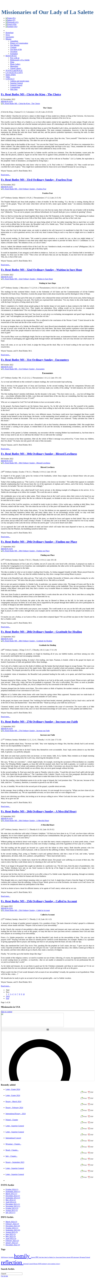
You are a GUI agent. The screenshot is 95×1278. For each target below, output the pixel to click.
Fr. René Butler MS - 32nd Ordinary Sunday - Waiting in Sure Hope (41, 269)
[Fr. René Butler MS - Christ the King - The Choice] (20, 104)
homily (22, 1256)
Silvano (35, 1264)
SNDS (40, 1264)
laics (43, 1257)
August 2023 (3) (12, 1232)
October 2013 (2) (12, 1208)
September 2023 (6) (13, 1230)
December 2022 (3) (13, 1245)
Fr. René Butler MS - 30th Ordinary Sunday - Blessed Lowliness (39, 453)
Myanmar (82, 1257)
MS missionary (75, 1257)
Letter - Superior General (15, 1126)
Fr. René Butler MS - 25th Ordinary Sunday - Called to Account (39, 901)
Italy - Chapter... (11, 1156)
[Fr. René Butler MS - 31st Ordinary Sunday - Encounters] (22, 369)
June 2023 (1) (11, 1234)
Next (8, 996)
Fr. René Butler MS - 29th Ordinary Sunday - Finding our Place (39, 541)
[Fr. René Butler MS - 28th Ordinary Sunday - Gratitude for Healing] (26, 641)
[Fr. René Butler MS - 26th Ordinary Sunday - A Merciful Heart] (25, 821)
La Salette (50, 1257)
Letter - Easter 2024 (13, 1089)
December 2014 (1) (13, 1196)
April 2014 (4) (11, 1202)
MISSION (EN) (7, 101)
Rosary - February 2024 (14, 1108)
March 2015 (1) (11, 1194)
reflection (12, 1262)
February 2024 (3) (12, 1224)
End (7, 998)
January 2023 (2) (12, 1243)
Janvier (33, 1257)
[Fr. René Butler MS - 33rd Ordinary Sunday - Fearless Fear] (23, 189)
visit (49, 1264)
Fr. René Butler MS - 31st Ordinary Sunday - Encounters (35, 359)
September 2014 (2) (13, 1198)
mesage (68, 1257)
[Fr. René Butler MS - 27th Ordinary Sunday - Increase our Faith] (25, 731)
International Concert (13, 1138)
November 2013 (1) (13, 1206)
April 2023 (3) (11, 1238)
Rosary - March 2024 (13, 1102)
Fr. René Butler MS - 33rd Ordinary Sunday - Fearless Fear (36, 179)
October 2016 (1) (12, 1189)
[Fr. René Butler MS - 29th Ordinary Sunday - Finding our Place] (25, 551)
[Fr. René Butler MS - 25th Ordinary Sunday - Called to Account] (25, 910)
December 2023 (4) (13, 1226)
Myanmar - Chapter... (13, 1144)
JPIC (37, 1257)
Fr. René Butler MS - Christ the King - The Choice (31, 94)
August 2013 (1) (12, 1210)
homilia (11, 1257)
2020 (2, 1257)
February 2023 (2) (12, 1241)
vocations (53, 1264)
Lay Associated (58, 1257)
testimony (45, 1264)
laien (45, 1257)
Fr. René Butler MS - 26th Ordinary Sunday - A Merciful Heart (38, 811)
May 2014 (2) (11, 1200)
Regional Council (28, 1264)
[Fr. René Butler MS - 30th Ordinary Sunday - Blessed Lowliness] (25, 463)
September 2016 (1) (13, 1192)
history (6, 1257)
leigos (64, 1257)
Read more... (5, 175)
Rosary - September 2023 (15, 1162)
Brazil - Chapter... (12, 1150)
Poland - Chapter (12, 1120)
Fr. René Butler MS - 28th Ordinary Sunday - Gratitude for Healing (41, 631)
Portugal (87, 1257)
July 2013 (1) (10, 1213)
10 (24, 994)
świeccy (58, 1264)
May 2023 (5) (11, 1236)
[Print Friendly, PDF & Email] (87, 1093)
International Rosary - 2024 (16, 1114)
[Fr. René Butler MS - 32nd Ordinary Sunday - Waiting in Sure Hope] (27, 279)
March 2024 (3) (11, 1222)
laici (40, 1257)
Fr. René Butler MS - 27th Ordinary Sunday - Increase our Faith (39, 721)
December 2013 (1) (13, 1204)
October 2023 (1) (12, 1228)
